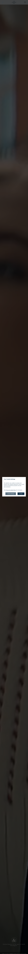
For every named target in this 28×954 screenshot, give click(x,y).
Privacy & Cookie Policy (11, 490)
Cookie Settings (10, 493)
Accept (20, 493)
